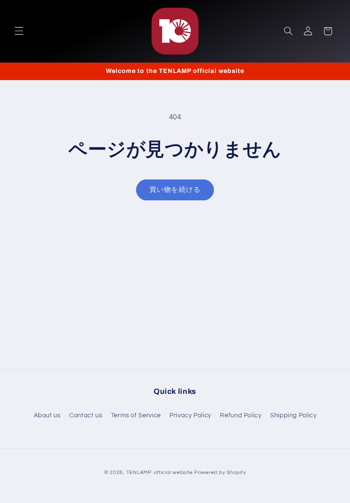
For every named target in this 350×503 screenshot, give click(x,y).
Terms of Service (136, 415)
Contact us (85, 415)
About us (47, 415)
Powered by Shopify (220, 472)
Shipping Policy (293, 415)
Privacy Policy (190, 415)
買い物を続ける (174, 189)
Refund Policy (240, 415)
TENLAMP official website (159, 472)
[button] (19, 31)
